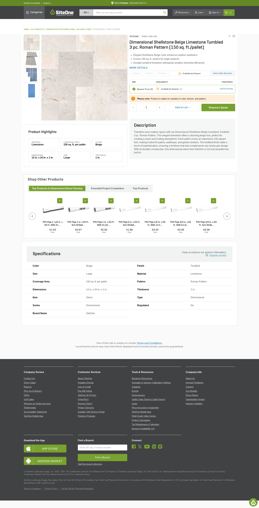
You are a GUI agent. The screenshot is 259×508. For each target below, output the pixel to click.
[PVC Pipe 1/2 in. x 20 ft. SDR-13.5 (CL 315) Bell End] (155, 209)
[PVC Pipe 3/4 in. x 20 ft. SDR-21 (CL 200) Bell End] (180, 209)
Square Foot (145, 89)
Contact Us (29, 378)
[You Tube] (147, 448)
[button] (47, 3)
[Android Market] (48, 461)
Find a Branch (86, 440)
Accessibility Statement (35, 412)
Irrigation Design (86, 382)
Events (135, 391)
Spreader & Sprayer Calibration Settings (151, 382)
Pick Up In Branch (33, 391)
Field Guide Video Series (144, 416)
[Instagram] (161, 448)
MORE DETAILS (139, 67)
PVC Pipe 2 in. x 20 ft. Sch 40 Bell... (129, 223)
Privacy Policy (51, 488)
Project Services (86, 407)
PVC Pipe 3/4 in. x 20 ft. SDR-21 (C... (180, 223)
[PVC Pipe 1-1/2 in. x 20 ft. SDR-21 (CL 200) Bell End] (52, 209)
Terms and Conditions (149, 343)
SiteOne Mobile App (33, 416)
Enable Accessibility (32, 3)
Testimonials (30, 407)
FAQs (27, 395)
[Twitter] (140, 448)
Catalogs (136, 387)
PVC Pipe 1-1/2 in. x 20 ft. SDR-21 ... (53, 223)
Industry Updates (194, 403)
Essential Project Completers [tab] (107, 188)
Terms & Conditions (32, 488)
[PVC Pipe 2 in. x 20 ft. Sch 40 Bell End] (129, 209)
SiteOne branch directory (90, 464)
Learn (134, 403)
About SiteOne (85, 378)
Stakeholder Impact (195, 399)
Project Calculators (141, 420)
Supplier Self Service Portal (91, 412)
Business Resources (142, 378)
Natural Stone (84, 29)
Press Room (192, 395)
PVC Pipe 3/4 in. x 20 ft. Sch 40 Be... (206, 223)
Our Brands (191, 391)
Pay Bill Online (85, 391)
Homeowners (138, 395)
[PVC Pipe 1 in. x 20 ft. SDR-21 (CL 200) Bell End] (103, 209)
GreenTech (83, 399)
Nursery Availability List (143, 428)
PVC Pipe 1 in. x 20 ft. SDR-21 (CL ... (104, 223)
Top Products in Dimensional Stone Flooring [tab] (57, 188)
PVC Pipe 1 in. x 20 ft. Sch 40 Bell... (78, 223)
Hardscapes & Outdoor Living (60, 29)
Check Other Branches (222, 73)
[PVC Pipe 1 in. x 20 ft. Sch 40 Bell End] (78, 209)
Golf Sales (29, 399)
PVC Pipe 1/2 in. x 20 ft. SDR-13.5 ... (155, 223)
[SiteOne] (62, 15)
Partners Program (86, 416)
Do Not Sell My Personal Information (77, 488)
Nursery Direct (85, 403)
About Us (190, 378)
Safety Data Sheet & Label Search (148, 399)
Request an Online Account (37, 403)
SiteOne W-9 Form (87, 395)
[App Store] (48, 448)
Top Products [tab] (140, 188)
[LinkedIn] (155, 448)
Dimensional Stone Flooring (106, 29)
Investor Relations (194, 382)
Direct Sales (30, 382)
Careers (190, 387)
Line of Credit (84, 387)
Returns (28, 387)
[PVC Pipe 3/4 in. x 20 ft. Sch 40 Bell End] (206, 209)
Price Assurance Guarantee (145, 407)
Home (26, 29)
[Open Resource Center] (253, 502)
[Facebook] (134, 448)
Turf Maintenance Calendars (145, 424)
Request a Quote (218, 107)
